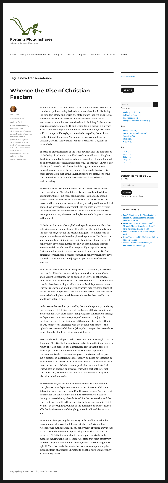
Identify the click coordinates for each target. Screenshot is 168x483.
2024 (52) (127, 157)
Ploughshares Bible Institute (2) (136, 121)
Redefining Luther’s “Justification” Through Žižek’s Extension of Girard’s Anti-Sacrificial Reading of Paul (139, 226)
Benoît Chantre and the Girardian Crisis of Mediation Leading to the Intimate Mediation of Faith (139, 218)
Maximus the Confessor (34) (135, 133)
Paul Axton (14, 115)
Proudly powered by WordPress (44, 471)
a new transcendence (19, 126)
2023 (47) (127, 160)
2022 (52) (127, 162)
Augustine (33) (129, 136)
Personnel (95, 54)
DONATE (128, 90)
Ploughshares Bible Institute (35, 54)
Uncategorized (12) (131, 118)
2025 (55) (127, 154)
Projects (82, 54)
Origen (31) (127, 139)
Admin (123, 54)
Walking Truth (16, 122)
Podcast (69, 54)
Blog (56, 54)
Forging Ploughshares (31, 39)
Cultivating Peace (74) (132, 115)
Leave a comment (18, 160)
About (13, 54)
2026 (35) (127, 151)
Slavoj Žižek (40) (130, 130)
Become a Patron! (128, 77)
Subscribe (126, 192)
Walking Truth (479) (132, 112)
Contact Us (110, 54)
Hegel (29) (127, 142)
